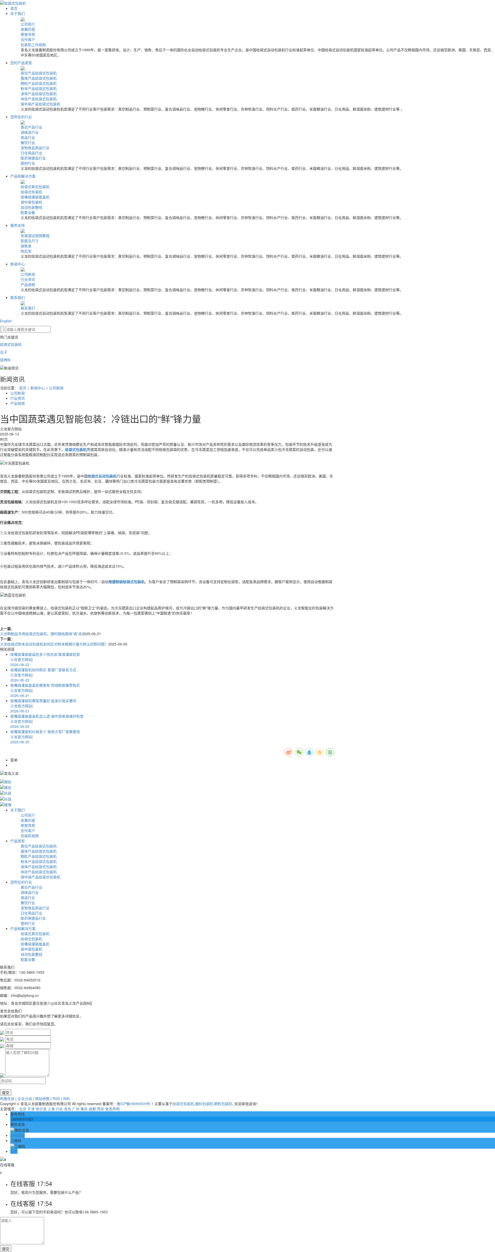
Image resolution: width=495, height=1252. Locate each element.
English (6, 320)
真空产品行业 (31, 127)
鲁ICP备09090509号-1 (135, 1103)
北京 (22, 1108)
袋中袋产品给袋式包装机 (40, 103)
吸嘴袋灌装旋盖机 (35, 196)
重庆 (84, 1108)
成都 (92, 1108)
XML (66, 1098)
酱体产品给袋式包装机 (39, 78)
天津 (31, 1108)
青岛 (67, 1108)
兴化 (59, 1108)
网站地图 (42, 1098)
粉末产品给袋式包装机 (39, 88)
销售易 (26, 245)
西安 (100, 1108)
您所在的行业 (21, 116)
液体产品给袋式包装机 (39, 93)
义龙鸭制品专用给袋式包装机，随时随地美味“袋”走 (41, 633)
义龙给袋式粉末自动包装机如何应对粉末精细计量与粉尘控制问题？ (54, 643)
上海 (51, 1108)
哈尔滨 (41, 1108)
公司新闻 (28, 274)
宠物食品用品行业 (35, 147)
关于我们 (17, 13)
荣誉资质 (28, 34)
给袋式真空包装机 (35, 186)
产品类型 (17, 840)
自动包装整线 (31, 207)
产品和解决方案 (23, 176)
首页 (14, 8)
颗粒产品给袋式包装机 (39, 83)
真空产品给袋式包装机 (39, 72)
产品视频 (28, 284)
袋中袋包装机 (31, 202)
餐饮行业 (28, 142)
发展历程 (28, 29)
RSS (56, 1098)
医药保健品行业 (33, 158)
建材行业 (28, 163)
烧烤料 (5, 359)
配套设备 (28, 212)
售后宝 (26, 251)
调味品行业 (30, 132)
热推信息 (7, 1098)
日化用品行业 (31, 152)
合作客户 (28, 39)
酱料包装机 (204, 1103)
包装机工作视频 (33, 44)
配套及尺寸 (30, 240)
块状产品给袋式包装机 (39, 98)
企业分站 (25, 1098)
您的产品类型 (21, 62)
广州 (75, 1108)
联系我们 (17, 297)
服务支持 (17, 225)
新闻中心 (17, 263)
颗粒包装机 (223, 1103)
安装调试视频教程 (35, 235)
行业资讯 (28, 279)
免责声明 (112, 1108)
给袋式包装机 (31, 191)
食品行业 (28, 137)
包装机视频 (30, 835)
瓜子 (3, 352)
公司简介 (28, 24)
